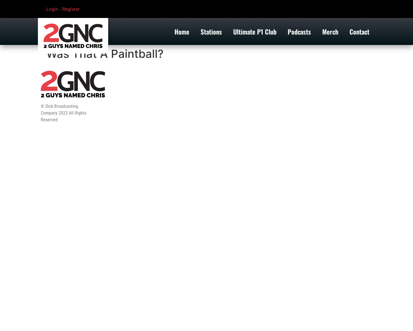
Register (71, 9)
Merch (330, 31)
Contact (359, 31)
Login (52, 9)
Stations (211, 31)
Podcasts (299, 31)
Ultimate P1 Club (254, 31)
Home (181, 31)
